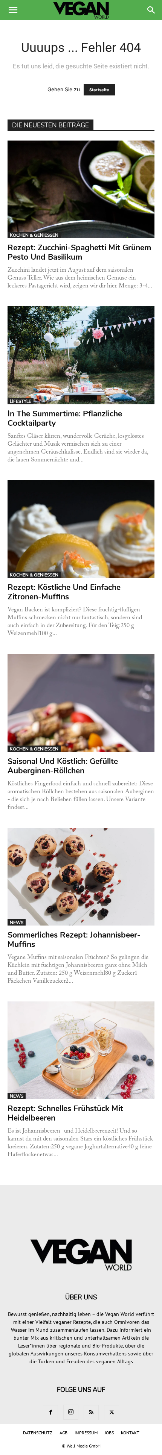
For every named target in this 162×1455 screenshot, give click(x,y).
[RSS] (91, 1412)
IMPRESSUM (86, 1432)
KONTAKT (130, 1432)
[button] (13, 10)
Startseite (99, 89)
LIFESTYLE (20, 401)
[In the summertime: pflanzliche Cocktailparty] (81, 355)
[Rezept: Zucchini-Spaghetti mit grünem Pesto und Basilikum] (81, 189)
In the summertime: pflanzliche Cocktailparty (65, 418)
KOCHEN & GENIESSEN (34, 235)
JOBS (109, 1432)
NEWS (16, 923)
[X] (111, 1412)
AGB (63, 1432)
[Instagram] (70, 1412)
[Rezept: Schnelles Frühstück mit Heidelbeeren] (81, 1050)
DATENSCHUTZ (37, 1432)
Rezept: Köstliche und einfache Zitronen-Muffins (64, 592)
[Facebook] (50, 1412)
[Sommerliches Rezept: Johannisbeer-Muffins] (81, 877)
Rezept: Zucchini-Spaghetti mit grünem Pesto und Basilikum (79, 252)
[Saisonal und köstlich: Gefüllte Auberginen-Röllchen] (81, 703)
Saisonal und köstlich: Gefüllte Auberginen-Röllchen (63, 766)
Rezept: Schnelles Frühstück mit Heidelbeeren (65, 1113)
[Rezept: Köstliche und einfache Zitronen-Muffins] (81, 529)
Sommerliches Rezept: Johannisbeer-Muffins (74, 940)
